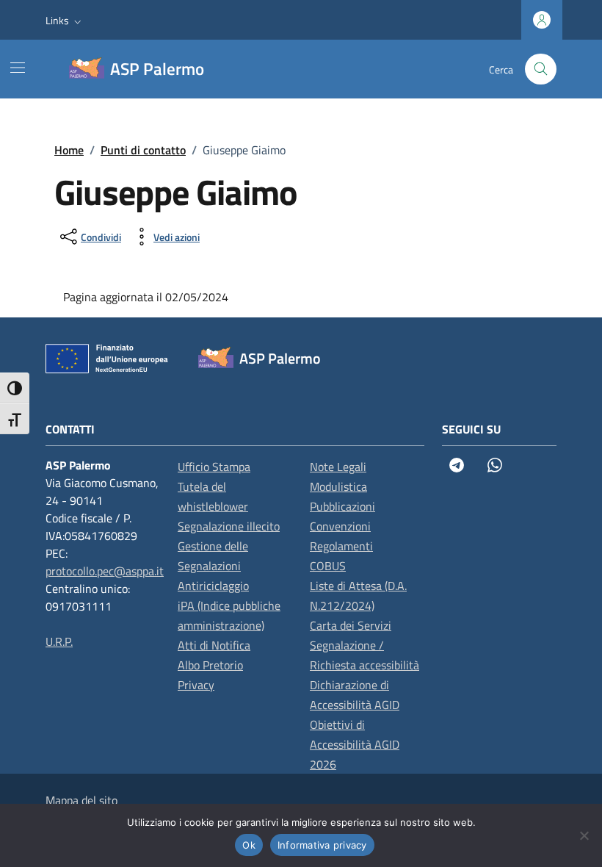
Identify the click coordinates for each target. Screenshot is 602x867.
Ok (248, 845)
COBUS (328, 566)
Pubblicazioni (342, 506)
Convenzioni (340, 526)
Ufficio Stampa (214, 466)
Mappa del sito (81, 800)
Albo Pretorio (210, 665)
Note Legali (338, 466)
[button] (65, 20)
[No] (583, 835)
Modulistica (338, 486)
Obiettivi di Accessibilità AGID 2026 (354, 744)
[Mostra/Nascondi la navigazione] (17, 67)
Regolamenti (341, 546)
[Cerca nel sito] (540, 69)
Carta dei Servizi (350, 625)
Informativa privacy (322, 845)
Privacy (196, 685)
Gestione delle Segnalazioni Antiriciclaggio (213, 565)
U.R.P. (59, 641)
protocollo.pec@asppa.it (105, 571)
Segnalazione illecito (229, 526)
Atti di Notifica (214, 645)
